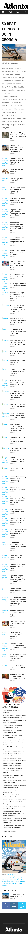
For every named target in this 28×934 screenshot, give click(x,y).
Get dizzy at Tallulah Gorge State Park (18, 511)
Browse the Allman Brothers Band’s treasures (17, 252)
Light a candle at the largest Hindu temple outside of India (17, 240)
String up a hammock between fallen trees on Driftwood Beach (17, 149)
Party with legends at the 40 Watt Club (18, 352)
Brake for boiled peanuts (16, 171)
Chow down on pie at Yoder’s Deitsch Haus (17, 624)
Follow (14, 902)
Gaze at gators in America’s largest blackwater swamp (17, 415)
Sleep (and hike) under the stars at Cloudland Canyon (17, 459)
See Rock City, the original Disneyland (17, 405)
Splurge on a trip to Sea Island (18, 361)
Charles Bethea (20, 876)
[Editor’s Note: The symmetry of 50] (5, 896)
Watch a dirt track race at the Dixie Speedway (17, 190)
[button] (2, 12)
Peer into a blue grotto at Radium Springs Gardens (17, 161)
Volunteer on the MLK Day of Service (17, 275)
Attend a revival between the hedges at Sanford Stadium (18, 320)
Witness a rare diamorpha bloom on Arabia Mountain (18, 645)
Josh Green (21, 878)
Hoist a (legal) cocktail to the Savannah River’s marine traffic (17, 427)
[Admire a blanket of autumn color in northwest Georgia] (5, 676)
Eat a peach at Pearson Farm (16, 557)
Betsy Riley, (23, 881)
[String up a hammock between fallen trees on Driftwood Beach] (5, 148)
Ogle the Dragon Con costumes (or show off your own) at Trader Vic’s (17, 579)
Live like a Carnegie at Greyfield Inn (18, 449)
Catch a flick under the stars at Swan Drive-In (18, 567)
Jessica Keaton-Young (14, 879)
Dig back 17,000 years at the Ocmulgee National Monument (17, 213)
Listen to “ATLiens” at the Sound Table (17, 666)
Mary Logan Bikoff (12, 874)
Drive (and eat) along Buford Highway (16, 634)
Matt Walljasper (13, 883)
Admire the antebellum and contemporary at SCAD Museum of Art (17, 227)
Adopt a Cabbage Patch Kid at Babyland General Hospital (17, 295)
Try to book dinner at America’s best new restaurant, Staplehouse (17, 394)
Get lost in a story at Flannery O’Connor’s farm (17, 201)
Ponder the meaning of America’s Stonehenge (18, 479)
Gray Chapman (14, 878)
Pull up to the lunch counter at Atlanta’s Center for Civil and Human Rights (18, 601)
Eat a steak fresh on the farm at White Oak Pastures (18, 656)
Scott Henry (5, 879)
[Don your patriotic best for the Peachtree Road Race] (5, 263)
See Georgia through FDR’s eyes (18, 180)
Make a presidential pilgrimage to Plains (18, 284)
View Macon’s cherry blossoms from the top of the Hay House (18, 533)
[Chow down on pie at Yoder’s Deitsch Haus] (5, 623)
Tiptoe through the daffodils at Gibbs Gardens (17, 371)
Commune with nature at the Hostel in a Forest (18, 331)
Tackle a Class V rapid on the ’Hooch (18, 590)
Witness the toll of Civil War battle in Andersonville (17, 521)
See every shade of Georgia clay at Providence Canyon (17, 342)
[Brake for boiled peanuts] (5, 171)
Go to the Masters (17, 468)
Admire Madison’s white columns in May (17, 613)
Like (6, 902)
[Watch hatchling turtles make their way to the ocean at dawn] (5, 135)
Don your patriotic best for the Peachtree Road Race (17, 264)
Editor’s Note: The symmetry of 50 (17, 895)
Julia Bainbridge (12, 876)
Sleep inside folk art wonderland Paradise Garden (18, 439)
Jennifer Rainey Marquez (12, 881)
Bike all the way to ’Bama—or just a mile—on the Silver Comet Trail (18, 308)
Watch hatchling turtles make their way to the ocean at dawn (18, 136)
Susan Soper (5, 883)
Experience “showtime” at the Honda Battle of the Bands (18, 546)
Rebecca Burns (6, 878)
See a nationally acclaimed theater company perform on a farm (17, 500)
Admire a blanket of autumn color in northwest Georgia (18, 676)
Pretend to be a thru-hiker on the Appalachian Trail (17, 382)
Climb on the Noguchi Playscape (17, 489)
